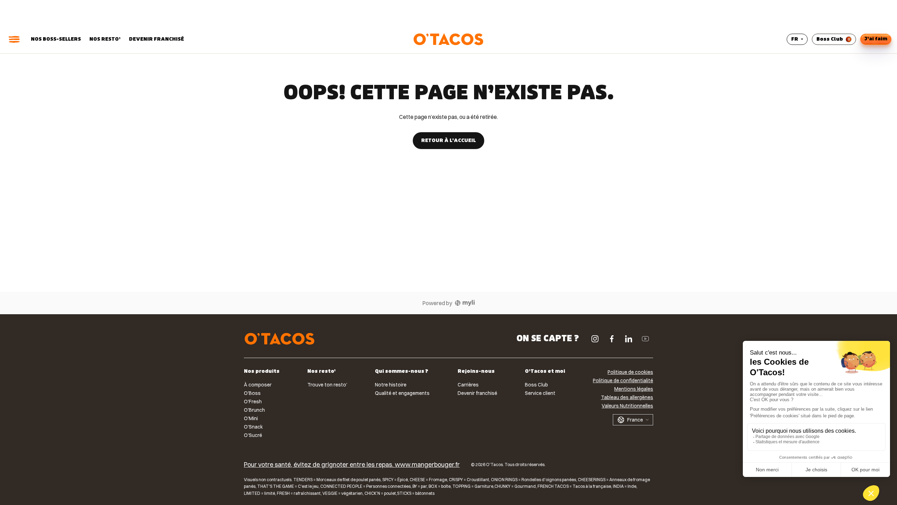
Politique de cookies (630, 372)
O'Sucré (253, 435)
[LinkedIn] (628, 338)
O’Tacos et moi (545, 372)
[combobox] (633, 419)
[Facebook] (611, 338)
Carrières (468, 385)
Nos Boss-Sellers (56, 39)
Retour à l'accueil (448, 140)
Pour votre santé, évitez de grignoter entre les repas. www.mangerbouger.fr (352, 465)
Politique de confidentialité (623, 380)
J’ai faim (875, 38)
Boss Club (829, 39)
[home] (279, 339)
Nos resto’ (105, 39)
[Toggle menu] (14, 39)
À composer (258, 385)
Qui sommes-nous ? (401, 372)
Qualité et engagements (402, 393)
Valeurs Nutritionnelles (627, 406)
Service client (540, 393)
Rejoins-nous (476, 372)
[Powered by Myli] (465, 303)
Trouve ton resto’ (327, 385)
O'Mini (251, 418)
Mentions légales (633, 389)
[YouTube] (645, 338)
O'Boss (252, 393)
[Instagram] (595, 338)
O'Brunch (254, 410)
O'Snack (253, 427)
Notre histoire (390, 385)
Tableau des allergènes (627, 397)
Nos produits (262, 372)
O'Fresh (253, 401)
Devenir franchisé (156, 39)
